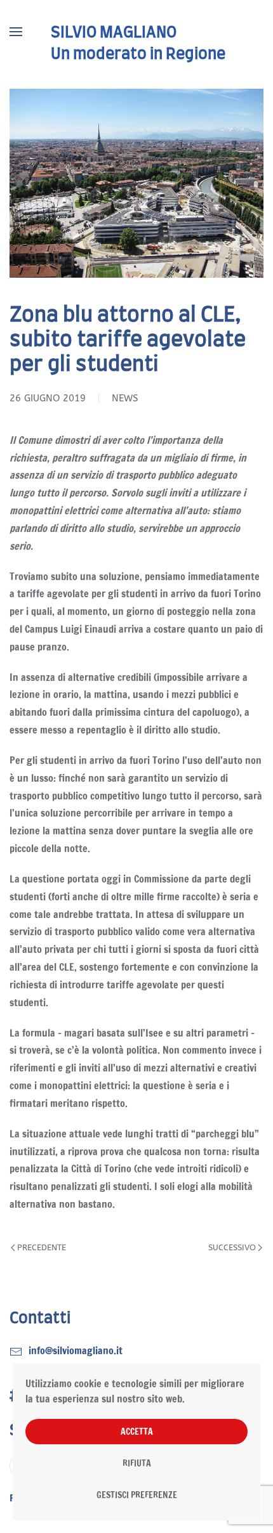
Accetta (137, 1431)
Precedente (41, 1247)
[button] (16, 31)
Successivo (232, 1247)
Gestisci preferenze (137, 1495)
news (125, 398)
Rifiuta (137, 1463)
